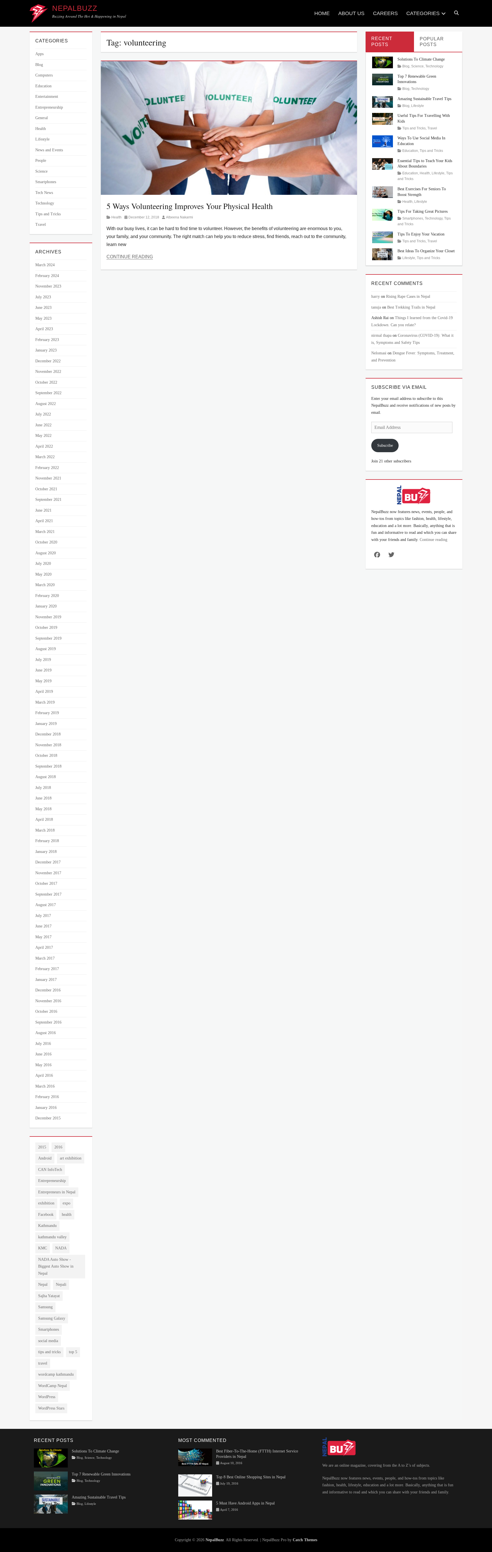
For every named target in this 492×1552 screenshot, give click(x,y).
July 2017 (43, 916)
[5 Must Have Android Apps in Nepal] (195, 1509)
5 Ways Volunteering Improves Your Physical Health (189, 206)
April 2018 (44, 819)
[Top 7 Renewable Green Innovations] (382, 79)
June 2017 (43, 926)
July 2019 (43, 660)
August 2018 (45, 777)
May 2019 (43, 681)
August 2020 (45, 553)
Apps (39, 54)
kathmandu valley (52, 1237)
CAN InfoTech (50, 1169)
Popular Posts (432, 41)
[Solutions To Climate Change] (382, 62)
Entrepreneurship (49, 107)
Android (45, 1158)
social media (48, 1341)
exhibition (46, 1203)
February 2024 (47, 276)
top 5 (73, 1352)
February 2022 (47, 468)
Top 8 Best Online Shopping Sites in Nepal (251, 1477)
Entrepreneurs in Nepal (56, 1192)
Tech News (44, 193)
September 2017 (48, 894)
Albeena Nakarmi (179, 217)
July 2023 (43, 297)
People (40, 160)
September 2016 (48, 1022)
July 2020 (43, 563)
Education (43, 86)
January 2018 (46, 852)
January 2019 (46, 724)
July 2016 (43, 1043)
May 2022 (43, 435)
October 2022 (46, 382)
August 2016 (45, 1033)
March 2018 (45, 830)
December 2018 (48, 734)
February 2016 (47, 1097)
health (66, 1214)
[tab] (390, 42)
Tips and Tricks (48, 214)
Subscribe (385, 445)
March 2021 (45, 532)
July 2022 (43, 414)
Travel (40, 224)
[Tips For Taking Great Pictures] (382, 214)
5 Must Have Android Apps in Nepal (245, 1503)
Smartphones (45, 182)
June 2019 (43, 670)
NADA (61, 1248)
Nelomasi (378, 353)
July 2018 (43, 788)
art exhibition (70, 1158)
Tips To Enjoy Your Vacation (420, 234)
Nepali (61, 1284)
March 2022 (45, 457)
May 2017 (43, 937)
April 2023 (44, 329)
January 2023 (46, 350)
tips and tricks (49, 1352)
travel (42, 1363)
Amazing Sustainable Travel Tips (424, 99)
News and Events (49, 150)
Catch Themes (305, 1540)
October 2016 (46, 1011)
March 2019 (45, 702)
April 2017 (44, 947)
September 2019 (48, 638)
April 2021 (44, 521)
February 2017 (47, 969)
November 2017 (48, 873)
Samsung (45, 1307)
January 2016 (46, 1107)
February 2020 (47, 596)
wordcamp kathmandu (56, 1374)
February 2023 (47, 340)
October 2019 (46, 627)
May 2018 (43, 809)
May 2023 (43, 318)
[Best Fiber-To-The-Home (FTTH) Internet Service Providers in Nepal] (195, 1457)
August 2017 (45, 905)
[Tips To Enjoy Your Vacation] (382, 237)
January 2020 (46, 606)
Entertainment (46, 96)
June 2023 (43, 307)
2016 (58, 1147)
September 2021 (48, 499)
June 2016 (43, 1054)
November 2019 (48, 617)
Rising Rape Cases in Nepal (408, 296)
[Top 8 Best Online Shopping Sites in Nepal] (195, 1485)
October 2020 (46, 542)
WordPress (46, 1397)
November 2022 (48, 371)
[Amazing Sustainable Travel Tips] (382, 101)
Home (322, 13)
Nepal (43, 1284)
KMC (42, 1248)
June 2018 (43, 798)
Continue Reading (129, 256)
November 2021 (48, 478)
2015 (42, 1147)
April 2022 (44, 446)
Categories (423, 13)
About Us (351, 13)
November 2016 (48, 1001)
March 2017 (45, 958)
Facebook (46, 1214)
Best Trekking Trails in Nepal (411, 307)
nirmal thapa (381, 335)
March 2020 (45, 585)
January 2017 (46, 980)
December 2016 (48, 990)
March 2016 (45, 1086)
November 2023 (48, 286)
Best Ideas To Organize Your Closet (426, 251)
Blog (39, 65)
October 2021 (46, 489)
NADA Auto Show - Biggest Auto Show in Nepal (55, 1266)
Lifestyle (42, 139)
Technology (44, 203)
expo (66, 1203)
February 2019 (47, 713)
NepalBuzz (74, 8)
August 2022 (45, 404)
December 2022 (48, 361)
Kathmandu (47, 1226)
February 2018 (47, 841)
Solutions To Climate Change (421, 59)
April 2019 (44, 691)
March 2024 (45, 265)
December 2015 (48, 1118)
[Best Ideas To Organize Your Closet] (382, 253)
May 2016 (43, 1065)
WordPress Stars (51, 1408)
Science (41, 171)
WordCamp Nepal (52, 1386)
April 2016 (44, 1075)
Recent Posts (381, 41)
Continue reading (433, 540)
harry (375, 296)
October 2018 (46, 755)
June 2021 (43, 510)
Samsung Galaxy (51, 1318)
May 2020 (43, 574)
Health (116, 217)
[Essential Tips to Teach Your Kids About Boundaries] (382, 163)
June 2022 (43, 425)
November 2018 (48, 745)
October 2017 (46, 883)
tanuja (376, 307)
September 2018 (48, 766)
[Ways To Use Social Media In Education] (382, 141)
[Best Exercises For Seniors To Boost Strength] (382, 191)
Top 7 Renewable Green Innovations (101, 1474)
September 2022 (48, 393)
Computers (44, 75)
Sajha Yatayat (49, 1296)
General (41, 118)
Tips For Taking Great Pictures (422, 211)
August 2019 (45, 649)
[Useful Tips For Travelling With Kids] (382, 118)
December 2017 (48, 862)
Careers (385, 13)
